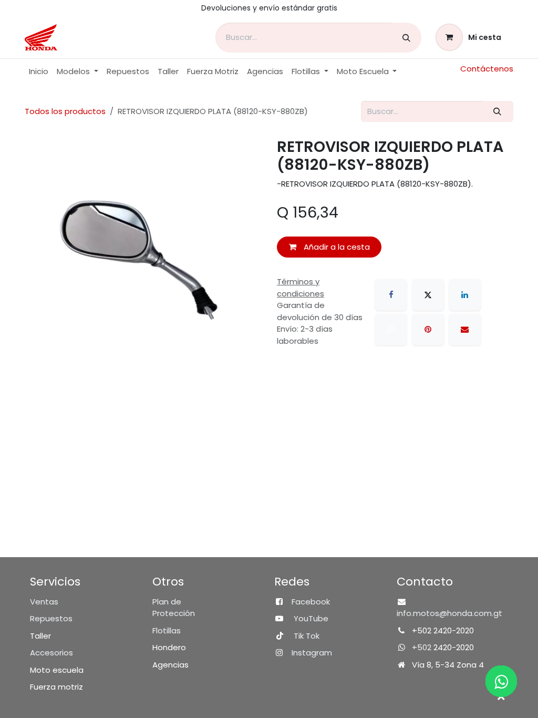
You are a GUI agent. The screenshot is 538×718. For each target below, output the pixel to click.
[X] (428, 295)
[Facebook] (391, 295)
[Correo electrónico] (465, 329)
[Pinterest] (428, 329)
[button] (500, 697)
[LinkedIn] (465, 295)
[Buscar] (406, 38)
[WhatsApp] (391, 329)
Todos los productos (65, 111)
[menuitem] (39, 71)
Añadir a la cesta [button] (336, 246)
